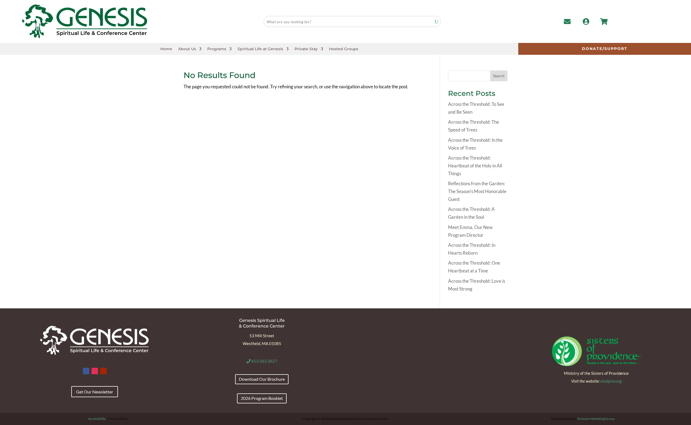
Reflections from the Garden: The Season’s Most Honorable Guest (477, 191)
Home (166, 49)
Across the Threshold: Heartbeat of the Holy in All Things (475, 165)
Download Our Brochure (262, 379)
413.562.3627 (263, 361)
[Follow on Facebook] (86, 371)
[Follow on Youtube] (103, 371)
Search (498, 75)
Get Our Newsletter (94, 391)
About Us (187, 49)
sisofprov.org (611, 381)
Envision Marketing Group (596, 419)
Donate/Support (604, 48)
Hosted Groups (343, 49)
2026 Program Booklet (262, 398)
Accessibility (97, 419)
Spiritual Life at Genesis (260, 49)
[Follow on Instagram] (95, 371)
